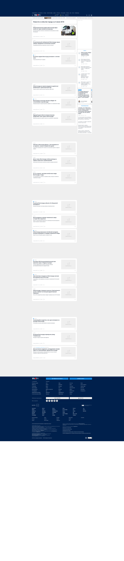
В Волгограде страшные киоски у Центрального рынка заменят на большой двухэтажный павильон (46, 292)
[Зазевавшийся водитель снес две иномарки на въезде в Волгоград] (68, 323)
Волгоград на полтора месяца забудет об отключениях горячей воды (44, 101)
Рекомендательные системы (66, 430)
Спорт (82, 383)
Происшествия (72, 387)
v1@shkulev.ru (42, 430)
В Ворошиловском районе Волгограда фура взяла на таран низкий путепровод (45, 28)
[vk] (49, 401)
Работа (71, 389)
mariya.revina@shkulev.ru (35, 435)
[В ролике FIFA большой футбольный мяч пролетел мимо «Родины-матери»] (68, 264)
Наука (60, 390)
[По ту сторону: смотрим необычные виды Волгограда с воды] (68, 176)
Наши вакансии (34, 389)
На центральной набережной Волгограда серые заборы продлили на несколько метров (46, 42)
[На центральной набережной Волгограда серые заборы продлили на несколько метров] (68, 45)
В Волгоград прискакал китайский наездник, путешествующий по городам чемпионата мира (46, 232)
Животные (48, 392)
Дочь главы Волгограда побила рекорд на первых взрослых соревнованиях (45, 159)
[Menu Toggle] (32, 15)
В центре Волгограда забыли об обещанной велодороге (45, 203)
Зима (59, 383)
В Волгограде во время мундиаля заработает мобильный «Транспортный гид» (45, 86)
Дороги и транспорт (49, 389)
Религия (71, 392)
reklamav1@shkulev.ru (82, 423)
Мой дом (60, 389)
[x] (57, 401)
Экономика (83, 389)
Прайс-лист (34, 384)
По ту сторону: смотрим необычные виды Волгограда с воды (45, 174)
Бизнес (47, 384)
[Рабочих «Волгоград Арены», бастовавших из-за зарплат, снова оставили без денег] (68, 147)
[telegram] (47, 401)
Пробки (62, 15)
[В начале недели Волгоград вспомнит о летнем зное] (68, 59)
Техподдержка (34, 390)
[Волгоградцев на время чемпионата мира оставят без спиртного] (68, 220)
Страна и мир (83, 386)
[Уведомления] (89, 15)
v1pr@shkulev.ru (75, 426)
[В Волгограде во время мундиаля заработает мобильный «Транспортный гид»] (68, 89)
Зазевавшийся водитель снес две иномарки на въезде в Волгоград (46, 320)
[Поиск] (87, 15)
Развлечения (72, 390)
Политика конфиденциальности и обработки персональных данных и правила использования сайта (77, 433)
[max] (54, 401)
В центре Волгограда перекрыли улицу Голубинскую (44, 335)
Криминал (60, 384)
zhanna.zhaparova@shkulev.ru (36, 434)
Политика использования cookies (67, 429)
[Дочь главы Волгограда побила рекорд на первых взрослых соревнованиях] (68, 162)
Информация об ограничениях (67, 427)
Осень (71, 384)
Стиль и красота (83, 384)
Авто (47, 383)
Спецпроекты (83, 390)
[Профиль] (91, 15)
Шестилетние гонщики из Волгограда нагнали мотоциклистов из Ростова (46, 276)
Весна (47, 386)
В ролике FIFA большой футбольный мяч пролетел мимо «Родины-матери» (44, 262)
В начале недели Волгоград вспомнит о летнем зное (46, 57)
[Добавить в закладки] (75, 36)
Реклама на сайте (35, 383)
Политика (71, 386)
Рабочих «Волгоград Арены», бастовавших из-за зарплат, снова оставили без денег (46, 145)
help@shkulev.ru (38, 431)
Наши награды (34, 387)
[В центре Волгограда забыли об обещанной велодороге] (68, 206)
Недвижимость (61, 392)
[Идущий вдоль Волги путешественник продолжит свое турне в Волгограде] (68, 118)
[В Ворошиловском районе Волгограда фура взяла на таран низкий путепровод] (68, 30)
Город (47, 387)
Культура (60, 386)
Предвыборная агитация (36, 392)
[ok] (52, 401)
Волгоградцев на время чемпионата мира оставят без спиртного (44, 218)
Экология (82, 387)
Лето (59, 387)
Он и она (71, 383)
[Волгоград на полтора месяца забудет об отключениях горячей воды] (68, 103)
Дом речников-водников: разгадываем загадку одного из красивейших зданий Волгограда (46, 349)
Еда (46, 390)
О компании (34, 386)
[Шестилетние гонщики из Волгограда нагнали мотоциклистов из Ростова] (68, 279)
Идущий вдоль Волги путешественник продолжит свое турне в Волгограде (43, 115)
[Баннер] (47, 18)
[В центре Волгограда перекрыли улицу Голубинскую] (68, 337)
